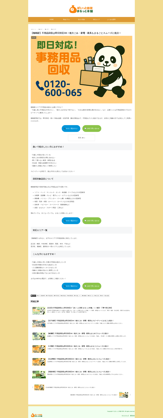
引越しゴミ (78, 295)
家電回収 (71, 295)
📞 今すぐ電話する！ (71, 128)
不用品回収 (50, 295)
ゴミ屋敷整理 (42, 295)
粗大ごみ (91, 295)
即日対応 (57, 295)
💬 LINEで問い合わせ (91, 128)
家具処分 (64, 295)
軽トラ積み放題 (105, 295)
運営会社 (132, 415)
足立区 (34, 295)
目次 (79, 138)
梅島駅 (85, 295)
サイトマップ (125, 415)
